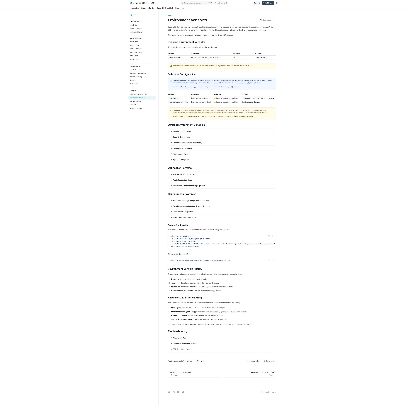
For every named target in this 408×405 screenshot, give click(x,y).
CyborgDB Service (147, 8)
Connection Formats (252, 102)
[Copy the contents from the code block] (269, 236)
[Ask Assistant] (272, 236)
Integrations (179, 8)
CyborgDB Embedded (165, 8)
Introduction (134, 8)
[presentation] (222, 241)
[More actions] (274, 20)
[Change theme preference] (276, 3)
